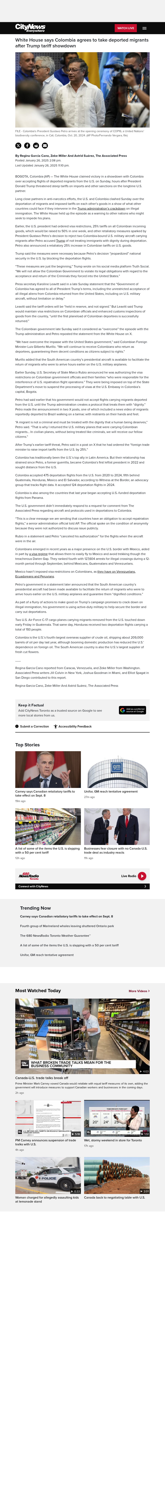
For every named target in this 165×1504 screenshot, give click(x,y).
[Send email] (45, 146)
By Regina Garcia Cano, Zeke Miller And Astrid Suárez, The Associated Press (71, 156)
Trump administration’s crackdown (101, 209)
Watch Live (126, 28)
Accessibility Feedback (75, 726)
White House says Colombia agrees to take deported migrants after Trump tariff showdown (81, 43)
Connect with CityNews (33, 886)
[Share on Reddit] (36, 146)
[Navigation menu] (145, 28)
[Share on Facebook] (27, 146)
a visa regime (38, 554)
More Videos (138, 991)
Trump (60, 241)
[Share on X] (18, 146)
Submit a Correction (34, 726)
